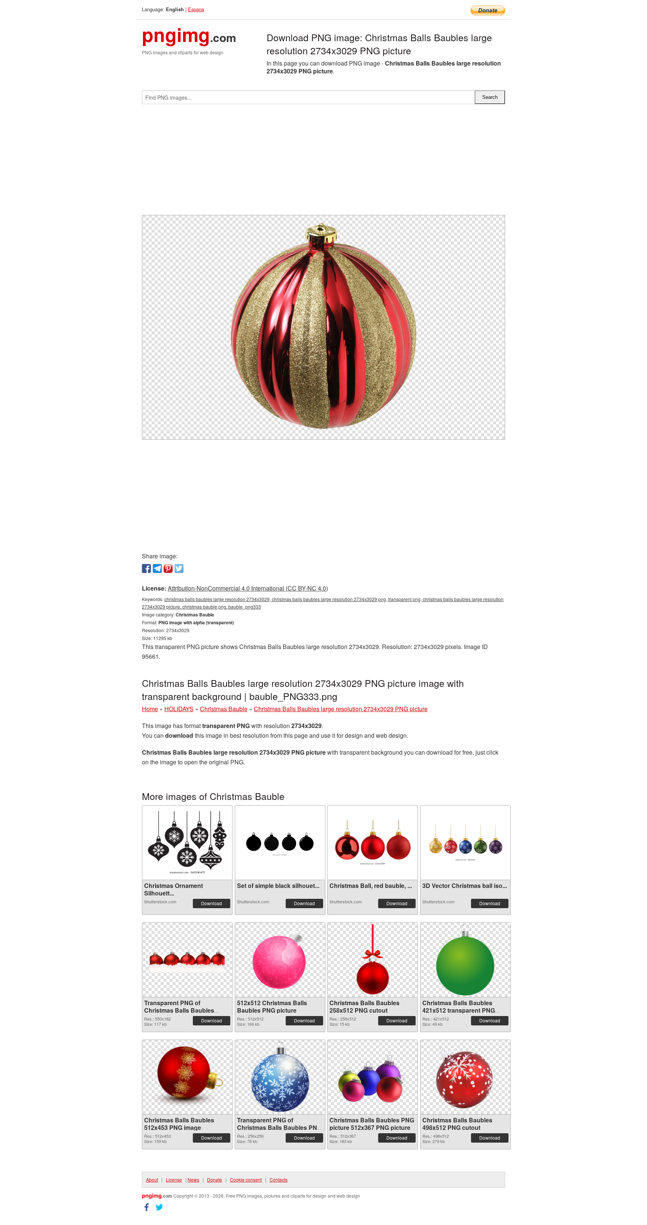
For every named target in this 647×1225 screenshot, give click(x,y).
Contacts (279, 1179)
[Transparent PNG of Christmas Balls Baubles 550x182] (187, 959)
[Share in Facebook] (146, 568)
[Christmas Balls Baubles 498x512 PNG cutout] (465, 1077)
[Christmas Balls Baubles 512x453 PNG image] (187, 1077)
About (152, 1179)
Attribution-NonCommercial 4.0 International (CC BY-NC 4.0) (248, 588)
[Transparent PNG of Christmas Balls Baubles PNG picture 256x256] (280, 1077)
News (193, 1179)
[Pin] (168, 568)
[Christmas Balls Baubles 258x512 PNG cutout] (373, 959)
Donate (214, 1179)
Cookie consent (246, 1179)
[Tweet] (178, 568)
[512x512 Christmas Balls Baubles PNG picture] (280, 959)
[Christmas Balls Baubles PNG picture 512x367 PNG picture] (372, 1077)
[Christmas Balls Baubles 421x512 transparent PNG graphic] (465, 959)
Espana (196, 9)
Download (211, 903)
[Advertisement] (323, 162)
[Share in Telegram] (157, 568)
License (174, 1179)
